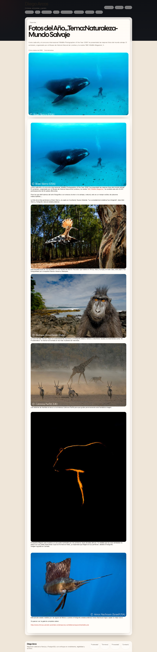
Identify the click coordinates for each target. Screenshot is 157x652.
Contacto (119, 7)
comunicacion (67, 12)
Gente (56, 12)
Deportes (29, 12)
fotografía (89, 12)
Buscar (128, 7)
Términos (105, 644)
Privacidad (115, 644)
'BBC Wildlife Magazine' (95, 189)
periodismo (79, 12)
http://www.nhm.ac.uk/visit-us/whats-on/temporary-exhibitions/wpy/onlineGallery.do (60, 625)
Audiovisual (47, 12)
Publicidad (94, 644)
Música (99, 12)
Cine (37, 12)
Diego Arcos (36, 4)
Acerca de (108, 7)
